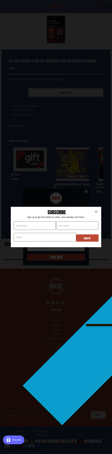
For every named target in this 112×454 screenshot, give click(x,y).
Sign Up (87, 238)
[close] (96, 211)
